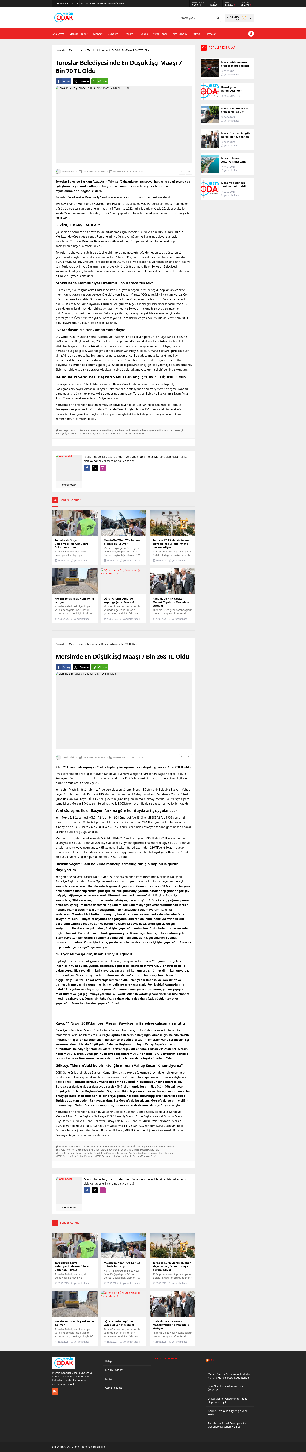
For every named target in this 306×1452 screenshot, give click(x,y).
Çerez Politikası (114, 1387)
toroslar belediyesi (134, 433)
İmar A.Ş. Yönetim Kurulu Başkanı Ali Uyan (78, 1149)
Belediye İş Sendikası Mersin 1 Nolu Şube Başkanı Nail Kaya (90, 1146)
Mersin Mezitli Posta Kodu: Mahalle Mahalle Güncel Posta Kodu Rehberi (229, 1376)
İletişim (109, 1361)
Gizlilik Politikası (114, 1370)
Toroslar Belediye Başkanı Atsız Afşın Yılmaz (100, 433)
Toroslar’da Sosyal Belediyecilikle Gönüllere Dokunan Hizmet (227, 1424)
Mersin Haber (76, 50)
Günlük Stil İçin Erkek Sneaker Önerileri (225, 1388)
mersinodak (68, 171)
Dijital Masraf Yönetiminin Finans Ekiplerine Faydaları (111, 3)
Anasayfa (60, 50)
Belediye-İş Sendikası (66, 433)
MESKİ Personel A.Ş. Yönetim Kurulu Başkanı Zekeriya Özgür (126, 1156)
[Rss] (55, 1391)
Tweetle (84, 81)
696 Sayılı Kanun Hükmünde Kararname (80, 430)
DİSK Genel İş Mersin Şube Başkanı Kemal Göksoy (148, 1146)
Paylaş (66, 81)
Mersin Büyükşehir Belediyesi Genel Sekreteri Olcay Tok (129, 1149)
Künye (109, 1378)
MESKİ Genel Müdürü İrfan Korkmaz (75, 1156)
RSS (211, 1360)
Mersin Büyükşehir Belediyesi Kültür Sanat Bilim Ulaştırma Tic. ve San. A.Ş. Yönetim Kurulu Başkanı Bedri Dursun (114, 1152)
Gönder (102, 81)
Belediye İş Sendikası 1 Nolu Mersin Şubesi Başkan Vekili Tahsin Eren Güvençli (142, 430)
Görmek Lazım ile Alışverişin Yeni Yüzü (227, 1412)
